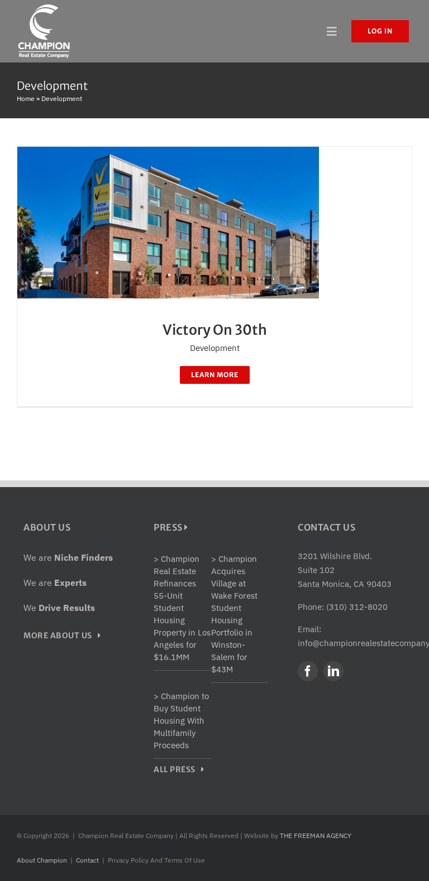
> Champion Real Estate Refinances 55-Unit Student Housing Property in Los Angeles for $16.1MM (182, 607)
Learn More (215, 374)
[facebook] (308, 671)
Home (26, 98)
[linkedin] (333, 671)
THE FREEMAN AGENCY (315, 835)
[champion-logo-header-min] (44, 7)
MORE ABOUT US (60, 635)
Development (215, 348)
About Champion (42, 860)
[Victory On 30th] (168, 153)
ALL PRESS (177, 769)
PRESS (169, 527)
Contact (87, 860)
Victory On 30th (215, 330)
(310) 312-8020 (357, 606)
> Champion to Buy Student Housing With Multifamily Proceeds (181, 720)
